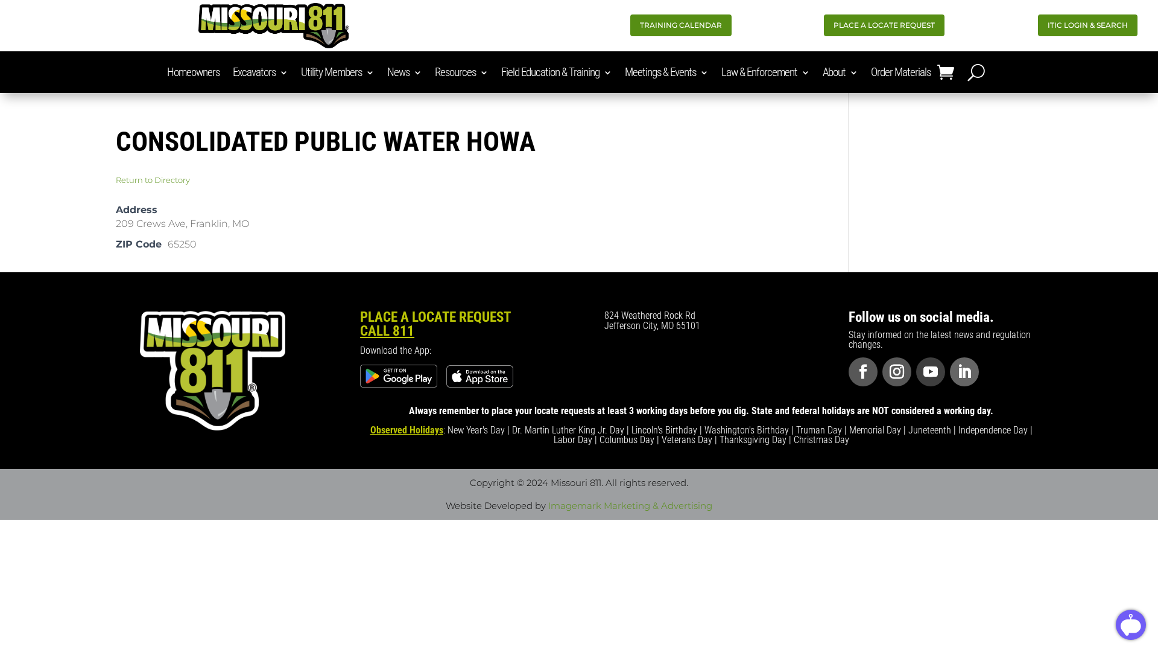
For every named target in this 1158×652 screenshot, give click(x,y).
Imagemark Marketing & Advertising (630, 505)
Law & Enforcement (759, 73)
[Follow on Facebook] (863, 371)
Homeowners (193, 73)
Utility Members (331, 73)
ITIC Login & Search (1088, 25)
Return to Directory (153, 180)
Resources (455, 73)
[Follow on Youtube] (930, 371)
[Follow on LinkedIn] (964, 371)
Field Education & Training (550, 73)
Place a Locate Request (884, 25)
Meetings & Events (660, 73)
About (834, 73)
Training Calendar (681, 25)
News (398, 73)
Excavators (254, 73)
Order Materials (901, 73)
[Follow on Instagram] (896, 371)
